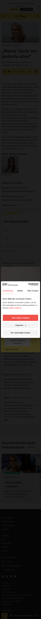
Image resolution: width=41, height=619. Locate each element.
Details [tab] (20, 291)
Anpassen (19, 325)
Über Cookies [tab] (32, 291)
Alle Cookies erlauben (20, 318)
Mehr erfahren (15, 308)
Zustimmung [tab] (8, 291)
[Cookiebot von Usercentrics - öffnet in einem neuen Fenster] (28, 284)
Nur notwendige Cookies (20, 333)
